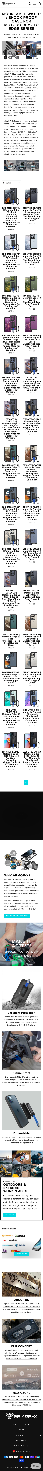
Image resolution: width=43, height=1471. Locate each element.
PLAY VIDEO (23, 829)
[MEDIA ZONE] (21, 1377)
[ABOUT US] (21, 1284)
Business (21, 1440)
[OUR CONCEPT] (21, 1331)
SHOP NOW (9, 1215)
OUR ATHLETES (21, 1446)
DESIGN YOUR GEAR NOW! (17, 915)
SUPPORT (21, 1435)
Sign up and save (20, 1424)
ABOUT (21, 1430)
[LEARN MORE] (21, 1241)
